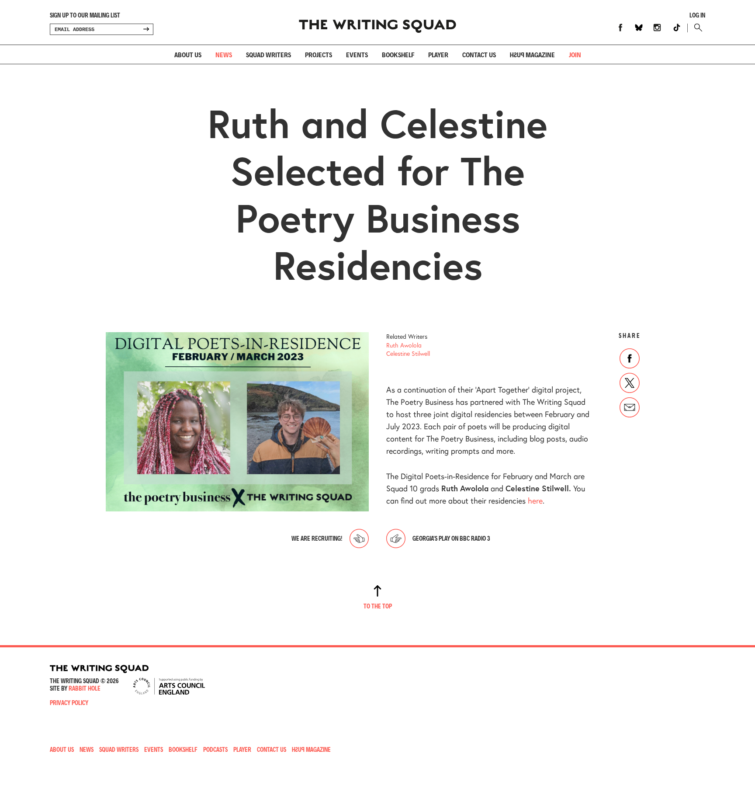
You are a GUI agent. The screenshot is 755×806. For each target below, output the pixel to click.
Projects (318, 54)
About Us (187, 54)
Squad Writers (268, 54)
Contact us (479, 54)
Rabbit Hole (84, 688)
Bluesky (639, 27)
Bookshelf (398, 54)
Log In (697, 15)
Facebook (620, 27)
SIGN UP (146, 29)
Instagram (657, 27)
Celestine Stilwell (408, 353)
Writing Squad (377, 22)
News (223, 54)
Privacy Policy (69, 702)
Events (357, 54)
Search (696, 27)
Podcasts (215, 749)
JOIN (575, 54)
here (535, 500)
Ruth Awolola (404, 345)
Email (630, 407)
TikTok (677, 27)
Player (438, 54)
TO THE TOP (378, 606)
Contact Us (271, 749)
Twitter (630, 383)
